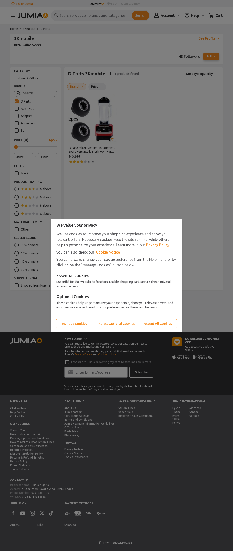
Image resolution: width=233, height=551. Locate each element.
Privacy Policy (157, 245)
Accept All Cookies (158, 323)
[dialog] (116, 275)
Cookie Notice (108, 252)
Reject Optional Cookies (117, 323)
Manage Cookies (74, 323)
